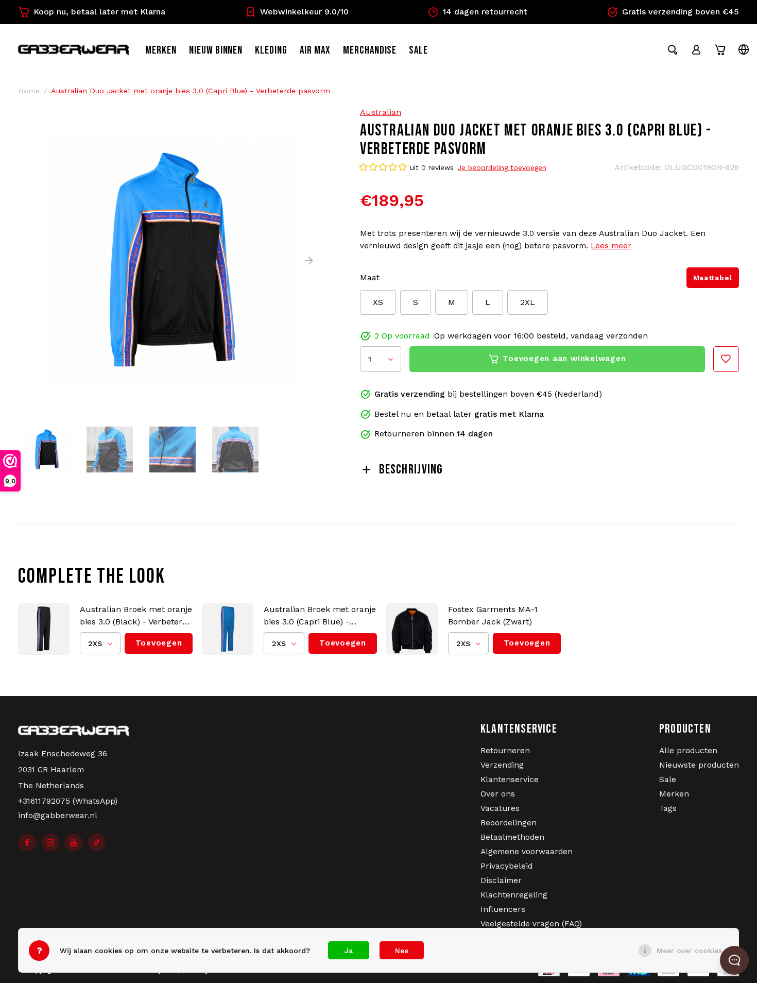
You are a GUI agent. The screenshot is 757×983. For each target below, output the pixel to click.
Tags (668, 808)
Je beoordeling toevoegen (502, 167)
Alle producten (688, 750)
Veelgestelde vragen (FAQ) (531, 923)
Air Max (315, 50)
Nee (401, 950)
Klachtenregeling (513, 895)
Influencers (502, 909)
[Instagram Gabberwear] (50, 843)
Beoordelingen (508, 822)
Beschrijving (411, 470)
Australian (380, 112)
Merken (161, 50)
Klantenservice (509, 779)
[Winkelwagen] (720, 49)
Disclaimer (501, 880)
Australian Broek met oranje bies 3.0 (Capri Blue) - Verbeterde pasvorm (320, 616)
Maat (370, 277)
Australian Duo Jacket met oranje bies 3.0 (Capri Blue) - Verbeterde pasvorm (190, 91)
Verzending (502, 765)
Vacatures (500, 808)
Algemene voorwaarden (526, 851)
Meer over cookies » (692, 950)
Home (29, 91)
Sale (667, 779)
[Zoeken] (672, 49)
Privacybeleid (506, 866)
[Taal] (743, 49)
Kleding (271, 50)
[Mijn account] (696, 49)
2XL (527, 302)
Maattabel (712, 278)
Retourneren (505, 750)
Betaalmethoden (512, 837)
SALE (418, 50)
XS (378, 302)
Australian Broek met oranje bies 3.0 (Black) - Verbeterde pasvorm (136, 616)
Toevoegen (158, 643)
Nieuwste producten (699, 765)
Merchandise (370, 50)
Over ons (497, 794)
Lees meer (611, 245)
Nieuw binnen (216, 50)
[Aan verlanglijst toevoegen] (726, 359)
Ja (349, 950)
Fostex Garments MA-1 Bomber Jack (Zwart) (493, 615)
